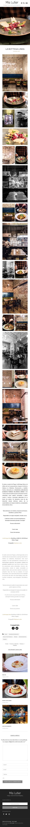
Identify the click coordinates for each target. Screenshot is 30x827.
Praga (22, 643)
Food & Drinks (14, 643)
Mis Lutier (12, 823)
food (6, 634)
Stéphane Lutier (18, 543)
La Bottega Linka (6, 538)
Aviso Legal (14, 821)
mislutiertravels (7, 636)
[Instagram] (9, 814)
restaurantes (22, 636)
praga (15, 636)
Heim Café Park (6, 700)
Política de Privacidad (6, 821)
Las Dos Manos (6, 726)
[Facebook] (3, 814)
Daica (4, 674)
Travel (15, 645)
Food (6, 643)
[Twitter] (6, 814)
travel (5, 639)
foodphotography (14, 634)
